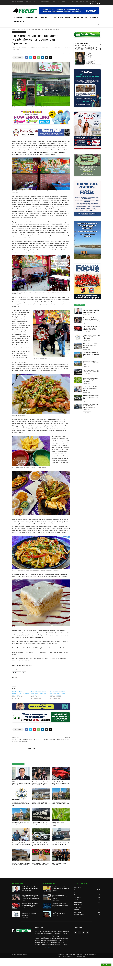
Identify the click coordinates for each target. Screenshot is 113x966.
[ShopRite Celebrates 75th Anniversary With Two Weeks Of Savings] (47, 889)
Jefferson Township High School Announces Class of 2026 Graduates (91, 345)
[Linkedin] (42, 57)
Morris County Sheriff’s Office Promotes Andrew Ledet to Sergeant (90, 388)
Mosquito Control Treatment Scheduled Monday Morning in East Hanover (60, 824)
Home (13, 29)
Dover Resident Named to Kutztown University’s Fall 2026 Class (91, 363)
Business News (19, 29)
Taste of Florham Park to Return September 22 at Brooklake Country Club (20, 803)
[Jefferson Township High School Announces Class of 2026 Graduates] (41, 794)
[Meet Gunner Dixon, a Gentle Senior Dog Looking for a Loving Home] (41, 855)
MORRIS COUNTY (79, 305)
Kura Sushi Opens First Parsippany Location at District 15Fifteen (60, 897)
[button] (99, 25)
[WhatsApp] (38, 57)
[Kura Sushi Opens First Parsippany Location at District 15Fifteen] (47, 897)
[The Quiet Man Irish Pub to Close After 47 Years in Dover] (47, 914)
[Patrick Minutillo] (13, 53)
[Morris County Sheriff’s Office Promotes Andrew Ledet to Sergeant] (21, 834)
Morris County (22, 32)
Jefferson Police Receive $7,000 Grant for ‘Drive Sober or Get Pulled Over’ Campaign (41, 844)
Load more (86, 412)
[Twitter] (95, 3)
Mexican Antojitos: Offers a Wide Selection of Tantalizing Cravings (39, 693)
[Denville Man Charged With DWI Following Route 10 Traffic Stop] (41, 814)
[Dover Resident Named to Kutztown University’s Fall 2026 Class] (21, 814)
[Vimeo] (97, 3)
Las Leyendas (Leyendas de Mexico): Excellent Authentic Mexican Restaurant (58, 693)
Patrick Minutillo (20, 53)
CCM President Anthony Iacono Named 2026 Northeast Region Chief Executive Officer (21, 783)
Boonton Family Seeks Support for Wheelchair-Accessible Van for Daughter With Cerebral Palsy (40, 783)
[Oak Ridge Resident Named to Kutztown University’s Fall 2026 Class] (61, 794)
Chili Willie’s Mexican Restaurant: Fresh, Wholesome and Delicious (20, 693)
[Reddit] (79, 932)
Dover (53, 840)
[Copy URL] (50, 57)
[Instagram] (93, 3)
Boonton (34, 779)
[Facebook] (90, 3)
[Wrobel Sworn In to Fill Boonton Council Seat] (61, 855)
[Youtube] (100, 3)
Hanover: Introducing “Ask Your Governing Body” (57, 739)
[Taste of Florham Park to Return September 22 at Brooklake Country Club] (21, 794)
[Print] (46, 57)
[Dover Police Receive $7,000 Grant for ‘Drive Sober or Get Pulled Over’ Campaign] (61, 834)
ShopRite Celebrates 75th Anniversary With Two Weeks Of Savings (60, 888)
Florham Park (15, 799)
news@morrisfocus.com (48, 948)
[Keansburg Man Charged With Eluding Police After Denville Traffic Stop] (21, 855)
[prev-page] (13, 869)
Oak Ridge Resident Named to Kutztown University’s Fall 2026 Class (91, 354)
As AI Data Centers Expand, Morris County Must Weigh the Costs (60, 905)
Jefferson (34, 799)
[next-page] (16, 869)
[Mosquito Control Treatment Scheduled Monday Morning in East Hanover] (61, 814)
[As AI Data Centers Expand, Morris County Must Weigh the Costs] (47, 905)
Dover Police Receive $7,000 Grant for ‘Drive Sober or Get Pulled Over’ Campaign (61, 844)
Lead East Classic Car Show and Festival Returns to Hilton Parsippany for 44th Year (60, 783)
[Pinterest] (34, 57)
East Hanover (35, 860)
